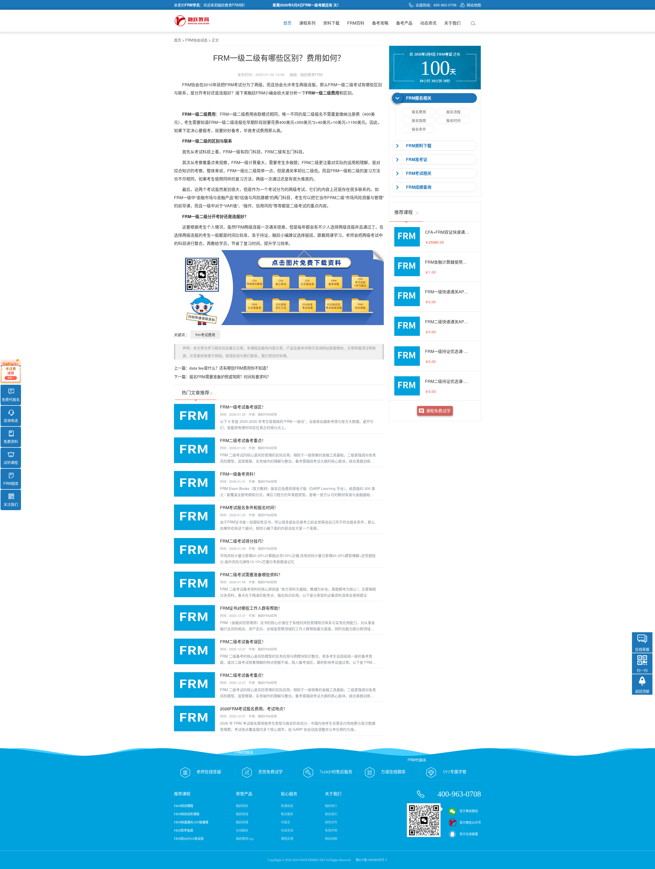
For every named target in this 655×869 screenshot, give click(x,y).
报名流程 (453, 111)
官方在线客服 (469, 834)
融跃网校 (242, 806)
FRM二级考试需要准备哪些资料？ (251, 574)
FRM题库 (10, 483)
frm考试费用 (205, 334)
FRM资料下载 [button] (418, 145)
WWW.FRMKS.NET (312, 860)
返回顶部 (642, 691)
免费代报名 (11, 399)
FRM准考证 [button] (416, 159)
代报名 (285, 822)
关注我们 (11, 504)
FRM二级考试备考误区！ (243, 642)
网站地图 (474, 4)
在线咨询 (287, 830)
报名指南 (419, 120)
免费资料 (11, 441)
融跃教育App (245, 839)
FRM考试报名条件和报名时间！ (249, 507)
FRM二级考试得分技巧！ (243, 541)
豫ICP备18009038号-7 (371, 859)
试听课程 (11, 462)
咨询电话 (11, 420)
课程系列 (307, 23)
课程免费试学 (438, 411)
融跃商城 (242, 814)
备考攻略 (380, 23)
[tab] (435, 98)
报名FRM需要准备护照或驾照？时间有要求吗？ (230, 376)
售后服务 (287, 814)
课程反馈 (287, 839)
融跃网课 (242, 822)
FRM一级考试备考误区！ (243, 407)
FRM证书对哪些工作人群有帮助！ (251, 608)
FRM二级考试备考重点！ (243, 440)
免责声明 (331, 830)
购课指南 (287, 806)
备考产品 (404, 23)
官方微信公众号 (470, 822)
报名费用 (419, 111)
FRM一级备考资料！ (239, 474)
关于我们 (452, 23)
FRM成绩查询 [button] (418, 187)
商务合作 (331, 822)
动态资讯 (428, 23)
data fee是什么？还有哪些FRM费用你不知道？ (229, 368)
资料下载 (331, 23)
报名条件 (419, 129)
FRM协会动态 (196, 39)
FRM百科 (355, 23)
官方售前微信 (469, 811)
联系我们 (331, 814)
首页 (287, 23)
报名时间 (453, 120)
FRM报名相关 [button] (418, 98)
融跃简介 (331, 806)
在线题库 (242, 830)
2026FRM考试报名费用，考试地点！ (253, 709)
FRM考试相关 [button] (418, 173)
